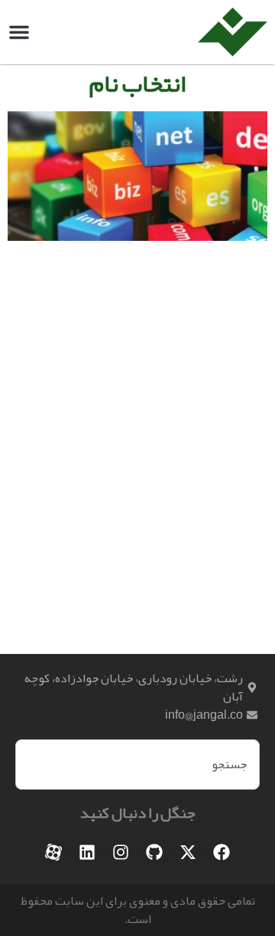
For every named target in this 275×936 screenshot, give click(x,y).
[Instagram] (121, 852)
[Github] (154, 852)
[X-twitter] (188, 852)
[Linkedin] (87, 852)
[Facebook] (221, 852)
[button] (19, 32)
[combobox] (137, 764)
